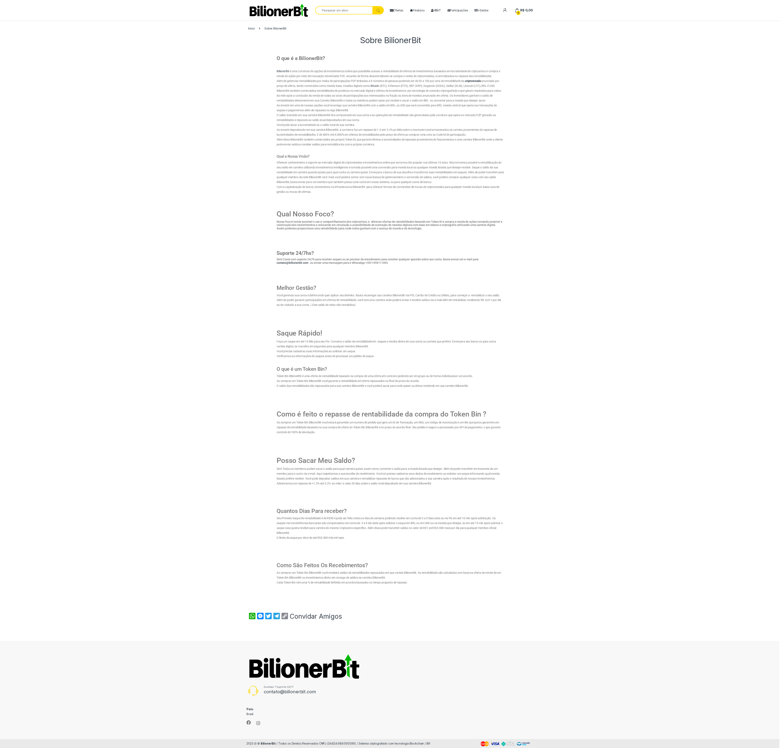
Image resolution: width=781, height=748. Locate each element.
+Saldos (483, 10)
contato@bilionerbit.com (293, 262)
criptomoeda (473, 81)
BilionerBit (283, 71)
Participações (459, 10)
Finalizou (419, 10)
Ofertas (398, 10)
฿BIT (438, 10)
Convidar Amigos (316, 616)
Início (251, 28)
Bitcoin (375, 85)
